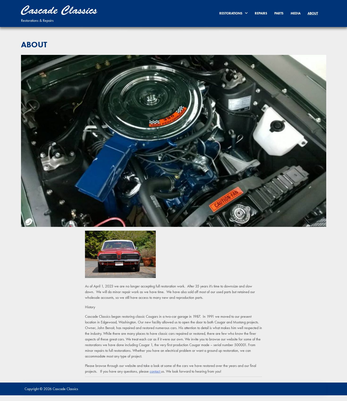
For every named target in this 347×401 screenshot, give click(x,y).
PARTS (279, 13)
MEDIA (295, 13)
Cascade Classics (59, 10)
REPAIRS (261, 13)
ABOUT (313, 13)
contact (155, 371)
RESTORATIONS (230, 13)
